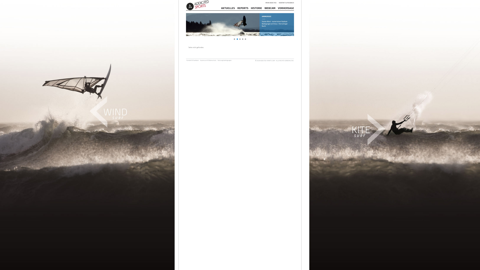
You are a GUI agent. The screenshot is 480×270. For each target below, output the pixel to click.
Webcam (269, 8)
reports (242, 8)
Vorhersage (286, 8)
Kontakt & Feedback (286, 3)
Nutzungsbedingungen (225, 60)
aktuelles (228, 8)
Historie (256, 8)
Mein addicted (271, 3)
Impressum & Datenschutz (208, 60)
